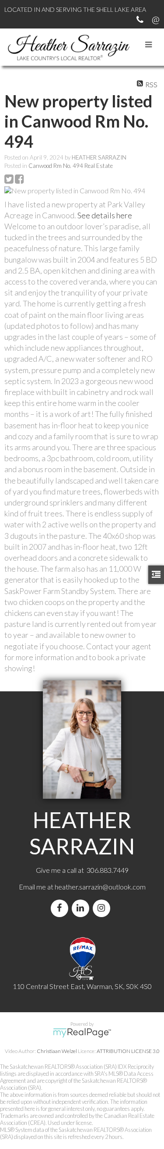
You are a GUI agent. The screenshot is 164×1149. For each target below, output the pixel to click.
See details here (104, 215)
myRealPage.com (82, 1033)
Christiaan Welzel (57, 1051)
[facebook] (61, 908)
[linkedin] (82, 908)
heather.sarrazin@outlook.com (100, 886)
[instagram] (103, 908)
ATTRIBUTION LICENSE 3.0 (128, 1051)
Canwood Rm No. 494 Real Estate (70, 165)
